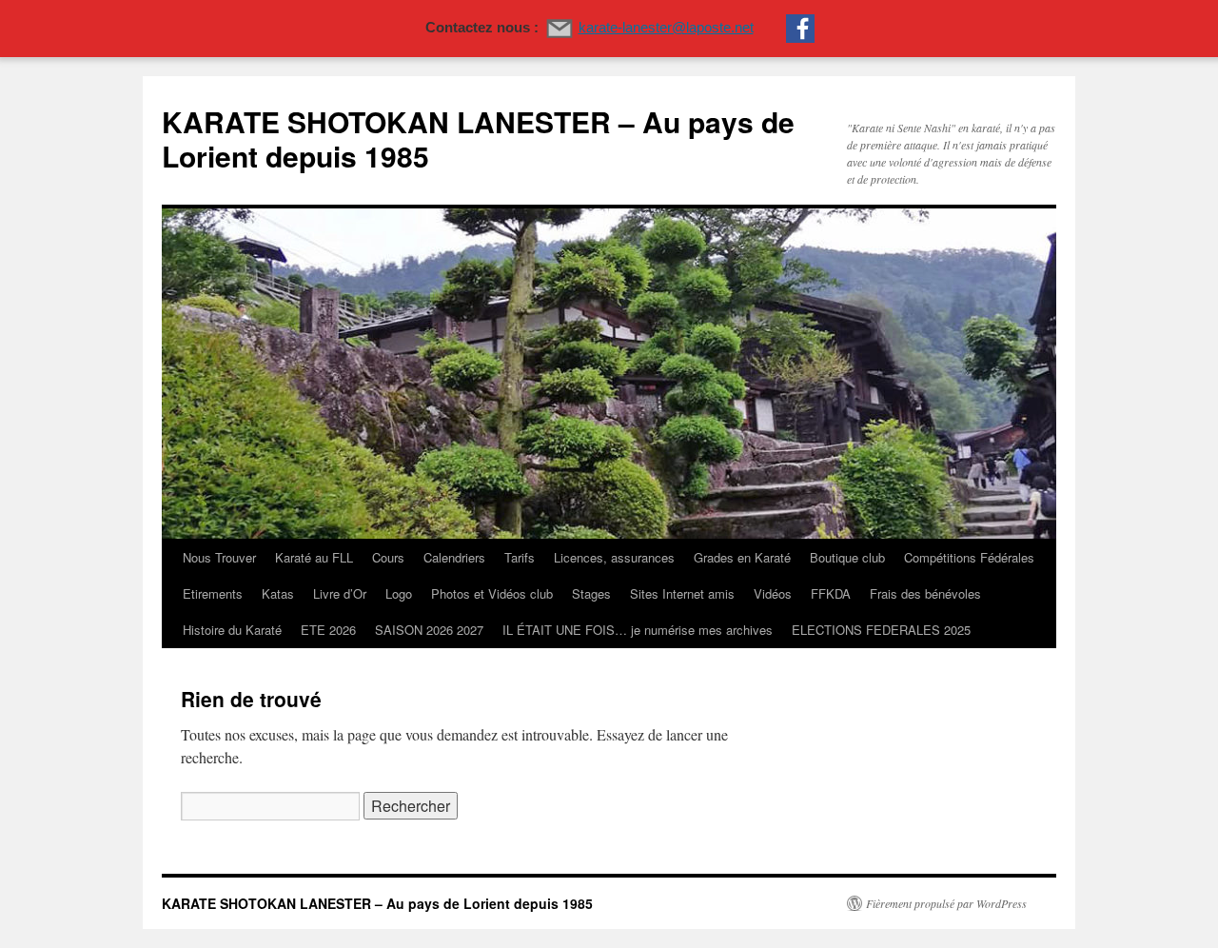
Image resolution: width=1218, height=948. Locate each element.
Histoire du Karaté (232, 630)
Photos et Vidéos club (492, 593)
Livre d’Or (339, 593)
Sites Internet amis (682, 593)
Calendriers (454, 557)
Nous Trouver (219, 557)
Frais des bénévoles (925, 593)
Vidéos (773, 593)
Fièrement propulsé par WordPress (946, 903)
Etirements (213, 593)
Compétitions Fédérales (969, 557)
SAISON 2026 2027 (429, 630)
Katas (278, 593)
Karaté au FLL (314, 557)
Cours (388, 557)
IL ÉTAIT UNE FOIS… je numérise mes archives (637, 630)
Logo (398, 593)
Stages (591, 593)
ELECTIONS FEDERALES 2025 (881, 630)
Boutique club (847, 557)
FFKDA (831, 593)
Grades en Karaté (742, 557)
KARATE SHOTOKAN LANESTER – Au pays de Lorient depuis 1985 (478, 138)
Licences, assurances (614, 557)
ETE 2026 (328, 630)
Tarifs (519, 557)
